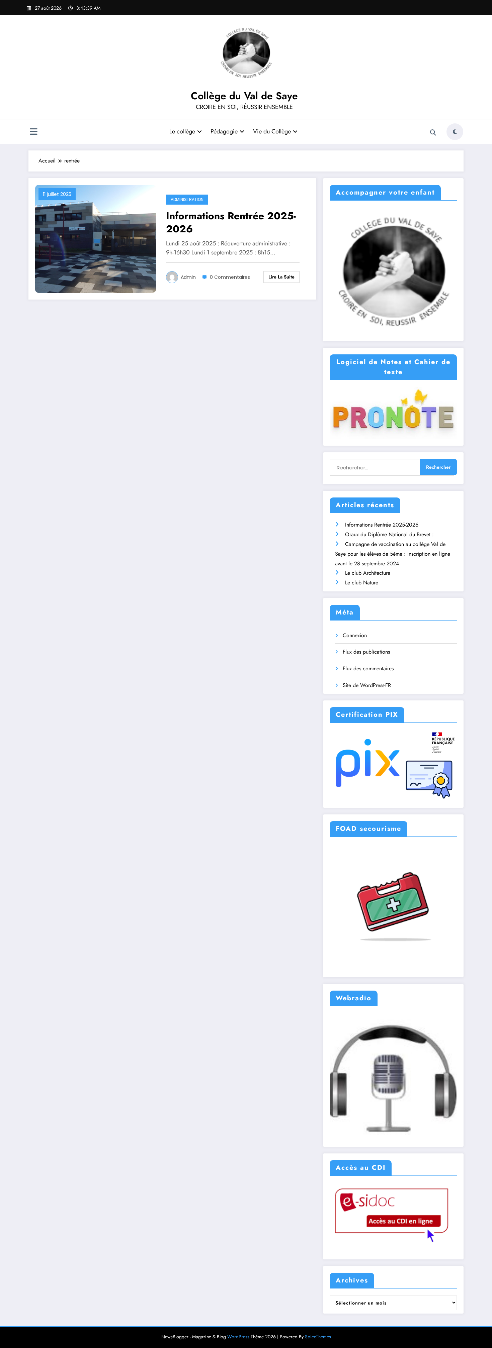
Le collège (182, 131)
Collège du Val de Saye (244, 96)
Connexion (355, 635)
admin (188, 277)
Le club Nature (361, 582)
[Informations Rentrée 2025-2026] (95, 238)
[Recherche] (433, 132)
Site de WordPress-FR (367, 685)
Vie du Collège (272, 131)
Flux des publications (366, 652)
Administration (187, 199)
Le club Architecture (367, 573)
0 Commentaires (230, 277)
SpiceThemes (318, 1336)
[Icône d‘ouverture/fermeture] (33, 132)
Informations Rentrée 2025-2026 (231, 222)
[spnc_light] (454, 131)
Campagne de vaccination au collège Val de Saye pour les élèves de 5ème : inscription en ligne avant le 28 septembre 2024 (392, 553)
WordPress (238, 1336)
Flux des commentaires (368, 668)
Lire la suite (281, 276)
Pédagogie (224, 131)
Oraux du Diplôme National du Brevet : (389, 534)
